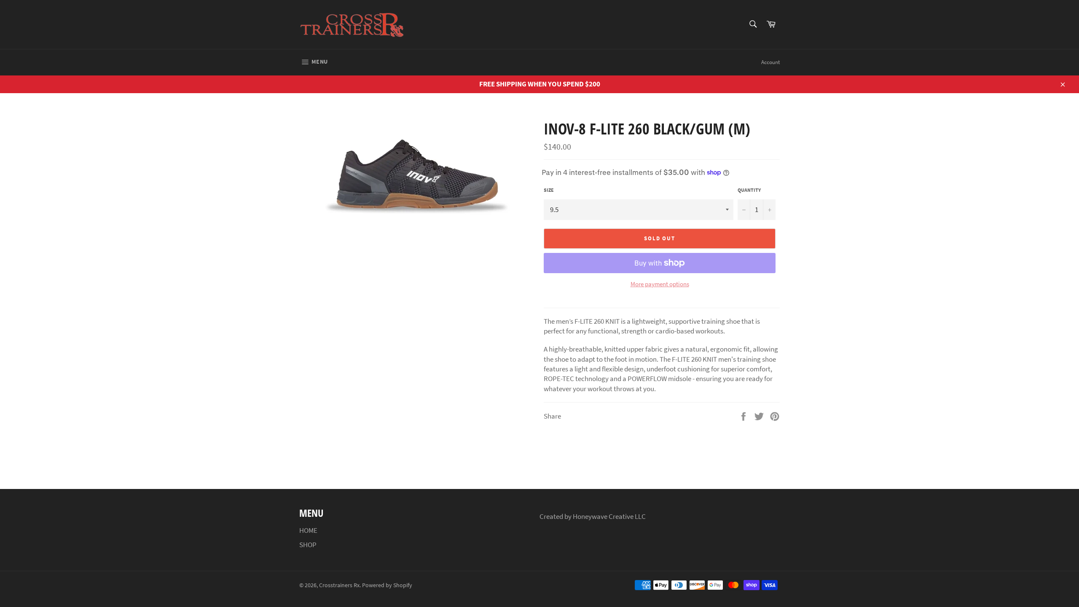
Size (549, 190)
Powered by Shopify (387, 585)
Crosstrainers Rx (339, 585)
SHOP (308, 544)
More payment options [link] (660, 284)
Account (770, 62)
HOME (308, 530)
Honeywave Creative (604, 516)
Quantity (749, 190)
